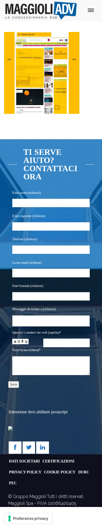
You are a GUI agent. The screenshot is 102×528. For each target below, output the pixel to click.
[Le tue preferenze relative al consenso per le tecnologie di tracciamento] (28, 518)
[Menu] (90, 10)
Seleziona (24, 321)
